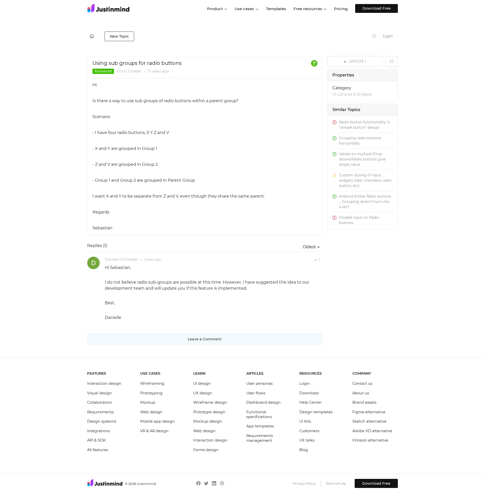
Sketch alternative (369, 421)
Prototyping (151, 393)
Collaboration (99, 402)
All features (97, 450)
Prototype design (209, 412)
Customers (309, 431)
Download (309, 393)
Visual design (99, 393)
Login (388, 36)
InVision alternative (370, 440)
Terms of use (336, 483)
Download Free (376, 8)
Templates (276, 8)
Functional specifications (259, 414)
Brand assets (364, 402)
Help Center (310, 402)
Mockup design (207, 421)
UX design (202, 393)
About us (360, 393)
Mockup (147, 402)
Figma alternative (368, 412)
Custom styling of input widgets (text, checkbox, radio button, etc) (365, 180)
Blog (303, 450)
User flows (255, 393)
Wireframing (152, 383)
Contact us (362, 383)
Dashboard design (263, 402)
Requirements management (259, 438)
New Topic (119, 36)
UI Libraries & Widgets (352, 94)
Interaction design (104, 383)
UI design (202, 383)
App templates (260, 426)
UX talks (306, 440)
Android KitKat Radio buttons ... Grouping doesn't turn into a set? (365, 201)
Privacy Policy (304, 483)
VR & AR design (154, 431)
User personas (259, 383)
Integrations (98, 431)
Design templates (315, 412)
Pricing (341, 8)
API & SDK (96, 440)
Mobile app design (157, 421)
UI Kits (305, 421)
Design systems (101, 421)
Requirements (100, 412)
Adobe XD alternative (372, 431)
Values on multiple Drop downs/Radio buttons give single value (362, 159)
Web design (151, 412)
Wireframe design (210, 402)
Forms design (206, 450)
